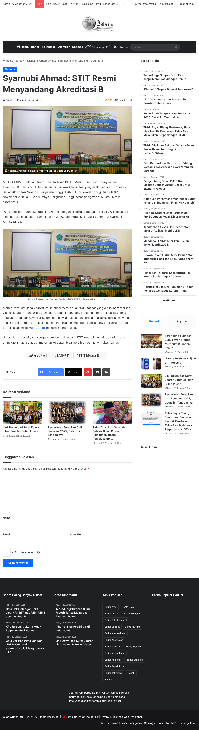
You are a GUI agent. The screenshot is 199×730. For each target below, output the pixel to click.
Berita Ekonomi (131, 613)
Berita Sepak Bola (114, 666)
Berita (35, 46)
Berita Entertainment (116, 620)
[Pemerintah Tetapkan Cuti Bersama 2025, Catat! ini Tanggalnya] (67, 412)
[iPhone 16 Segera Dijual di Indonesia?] (151, 364)
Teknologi (48, 46)
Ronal (9, 100)
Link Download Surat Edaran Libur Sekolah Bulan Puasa (179, 379)
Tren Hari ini (149, 447)
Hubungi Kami (185, 3)
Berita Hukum (132, 626)
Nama (6, 517)
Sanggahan (135, 723)
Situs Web (76, 534)
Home (24, 46)
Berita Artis (110, 606)
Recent (154, 321)
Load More (168, 300)
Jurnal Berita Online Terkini (82, 716)
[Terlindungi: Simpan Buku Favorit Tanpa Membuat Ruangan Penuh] (151, 341)
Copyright (150, 723)
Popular (181, 321)
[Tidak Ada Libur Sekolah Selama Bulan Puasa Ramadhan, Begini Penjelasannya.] (112, 412)
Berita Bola (128, 606)
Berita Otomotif (135, 659)
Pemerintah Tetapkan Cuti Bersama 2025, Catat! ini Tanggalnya (65, 431)
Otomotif (64, 46)
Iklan (173, 723)
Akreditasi (39, 355)
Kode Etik (163, 723)
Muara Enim (37, 328)
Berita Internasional (115, 633)
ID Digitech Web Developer (126, 716)
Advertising (167, 3)
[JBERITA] (99, 24)
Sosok (131, 673)
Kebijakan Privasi (117, 723)
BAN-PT (62, 355)
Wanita (108, 679)
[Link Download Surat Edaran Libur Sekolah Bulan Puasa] (22, 412)
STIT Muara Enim (91, 355)
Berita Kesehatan (114, 639)
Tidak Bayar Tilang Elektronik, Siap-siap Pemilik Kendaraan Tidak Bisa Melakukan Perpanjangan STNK (106, 3)
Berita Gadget (112, 626)
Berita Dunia (111, 613)
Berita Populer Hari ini (167, 595)
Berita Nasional (113, 659)
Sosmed (77, 46)
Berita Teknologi (113, 673)
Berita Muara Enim (114, 653)
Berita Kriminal (112, 646)
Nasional (29, 60)
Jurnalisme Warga (145, 3)
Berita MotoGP (134, 646)
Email (6, 534)
